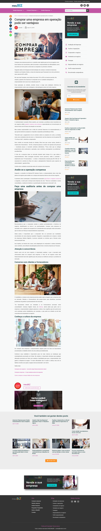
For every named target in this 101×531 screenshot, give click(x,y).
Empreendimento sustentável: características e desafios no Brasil (70, 163)
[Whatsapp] (88, 5)
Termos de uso (56, 526)
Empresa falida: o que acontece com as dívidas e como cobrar (61, 451)
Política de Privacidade (46, 526)
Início (15, 15)
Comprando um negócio (23, 15)
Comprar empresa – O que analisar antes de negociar (29, 372)
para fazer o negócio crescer (52, 178)
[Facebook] (84, 5)
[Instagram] (81, 5)
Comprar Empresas (32, 10)
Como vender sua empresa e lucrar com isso (71, 139)
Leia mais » (67, 114)
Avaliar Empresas (45, 10)
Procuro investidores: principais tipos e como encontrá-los (78, 452)
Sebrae (41, 307)
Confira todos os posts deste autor (32, 387)
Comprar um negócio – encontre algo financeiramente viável (30, 369)
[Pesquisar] (87, 10)
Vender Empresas (17, 10)
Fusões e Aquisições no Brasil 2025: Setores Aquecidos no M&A (75, 128)
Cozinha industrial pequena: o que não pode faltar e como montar (70, 151)
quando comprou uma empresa (33, 124)
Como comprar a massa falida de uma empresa (27, 375)
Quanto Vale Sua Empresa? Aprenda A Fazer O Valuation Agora (75, 119)
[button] (51, 460)
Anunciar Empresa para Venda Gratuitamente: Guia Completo (73, 109)
